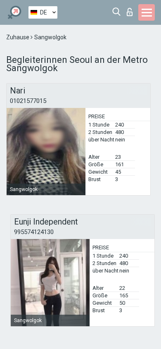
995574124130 (34, 232)
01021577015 (28, 101)
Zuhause (18, 37)
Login (131, 9)
